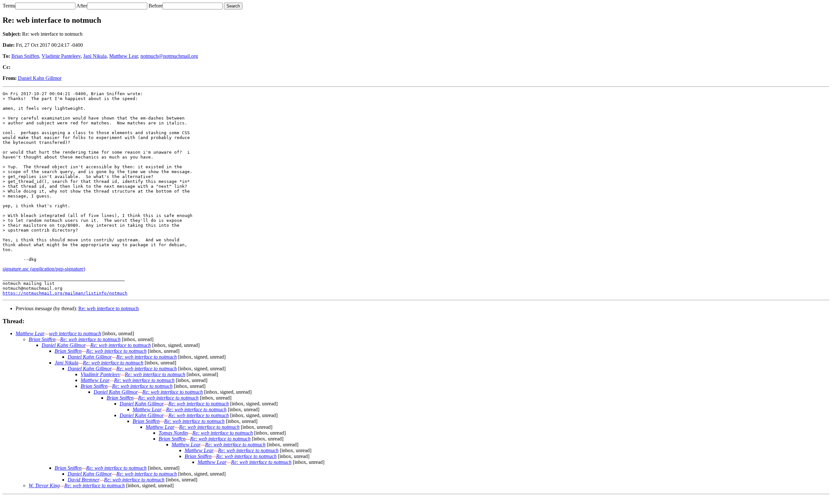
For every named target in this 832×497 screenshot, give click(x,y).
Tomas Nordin (173, 433)
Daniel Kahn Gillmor (39, 78)
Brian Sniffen (25, 56)
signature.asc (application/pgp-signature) (44, 269)
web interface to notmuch (75, 333)
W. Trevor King (44, 485)
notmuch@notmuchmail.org (169, 56)
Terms (9, 5)
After (81, 5)
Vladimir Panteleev (61, 56)
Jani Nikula (95, 56)
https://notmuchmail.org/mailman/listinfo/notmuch (65, 293)
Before (155, 5)
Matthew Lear (123, 56)
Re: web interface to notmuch (108, 308)
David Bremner (83, 479)
